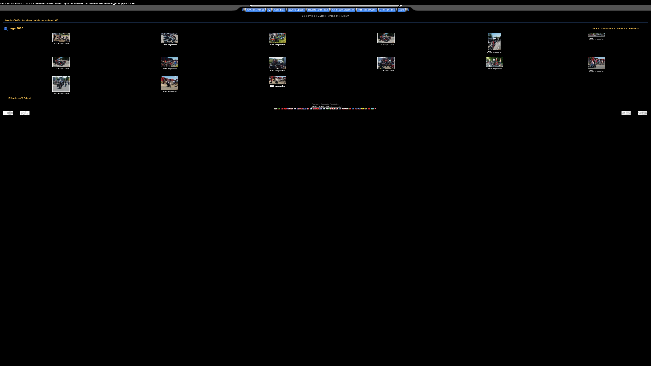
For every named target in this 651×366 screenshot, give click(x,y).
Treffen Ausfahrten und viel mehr (30, 20)
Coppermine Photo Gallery (330, 104)
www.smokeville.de (255, 10)
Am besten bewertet (367, 10)
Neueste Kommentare (318, 10)
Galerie (8, 20)
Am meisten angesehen (343, 10)
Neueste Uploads (296, 10)
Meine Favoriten (387, 10)
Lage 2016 (53, 20)
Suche (401, 10)
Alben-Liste (279, 10)
